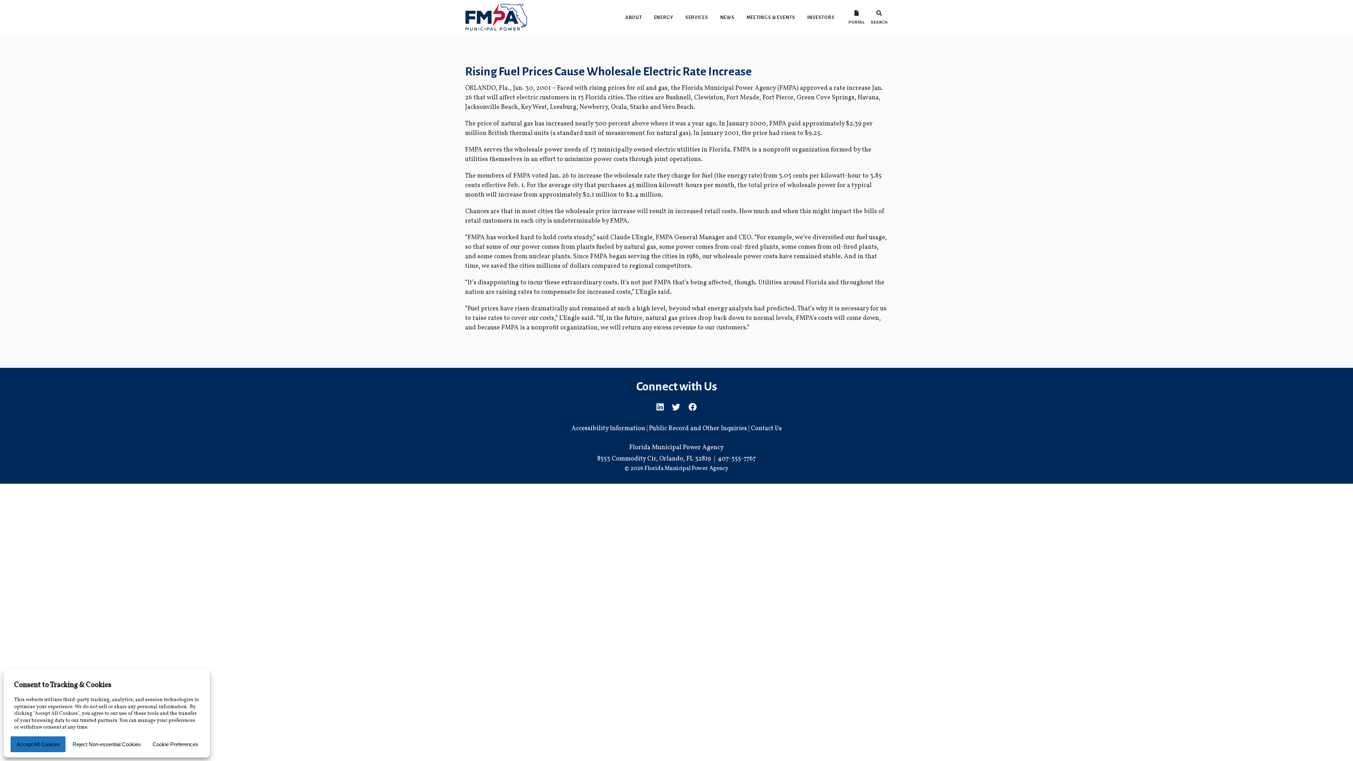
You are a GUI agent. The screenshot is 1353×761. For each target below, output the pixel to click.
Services (696, 17)
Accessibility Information (608, 428)
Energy (663, 17)
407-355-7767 (737, 458)
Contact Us (766, 428)
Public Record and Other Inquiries (698, 428)
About (633, 17)
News (727, 17)
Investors (820, 17)
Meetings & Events (771, 17)
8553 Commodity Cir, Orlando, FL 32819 (654, 458)
